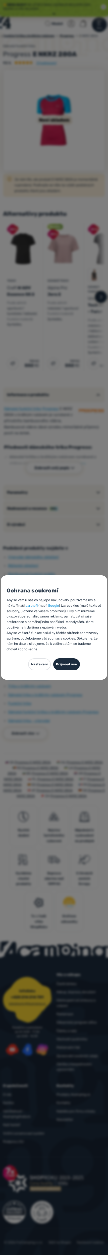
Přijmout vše (66, 664)
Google (53, 605)
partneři (31, 605)
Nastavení (39, 664)
